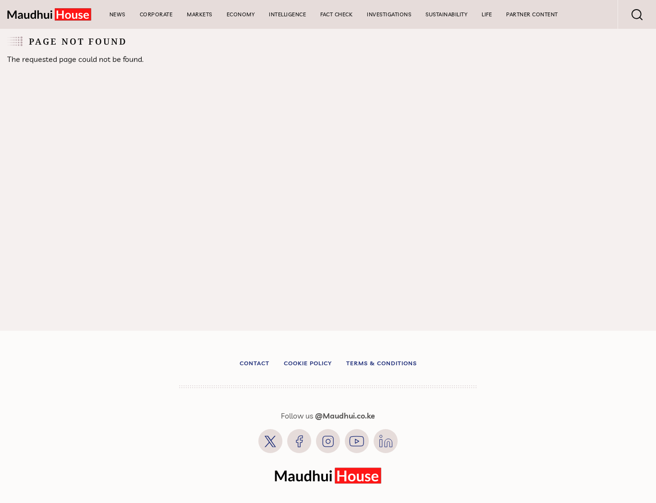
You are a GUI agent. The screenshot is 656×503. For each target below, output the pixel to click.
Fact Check (336, 14)
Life (487, 14)
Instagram (328, 441)
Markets (199, 14)
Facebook (299, 441)
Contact (254, 363)
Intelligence (287, 14)
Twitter (270, 441)
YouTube (357, 441)
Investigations (389, 14)
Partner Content (532, 14)
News (117, 14)
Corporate (156, 14)
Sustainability (446, 14)
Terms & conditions (381, 363)
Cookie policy (308, 363)
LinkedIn (386, 441)
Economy (241, 14)
